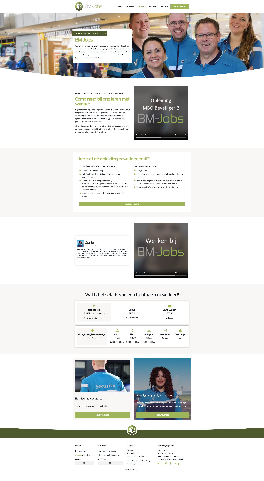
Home (119, 6)
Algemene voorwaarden (107, 451)
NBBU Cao (102, 459)
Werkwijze (153, 6)
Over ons (141, 6)
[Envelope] (158, 463)
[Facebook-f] (170, 463)
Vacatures (130, 6)
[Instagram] (175, 463)
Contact (164, 6)
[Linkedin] (166, 463)
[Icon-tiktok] (179, 463)
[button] (77, 248)
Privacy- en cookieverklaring (108, 455)
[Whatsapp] (162, 463)
